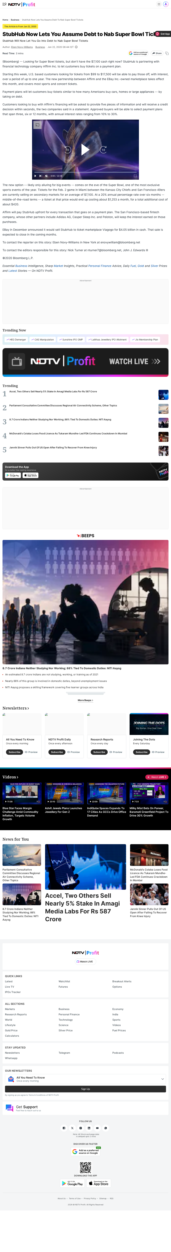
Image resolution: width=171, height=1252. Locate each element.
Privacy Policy (90, 1198)
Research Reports (102, 739)
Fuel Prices (119, 1030)
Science (63, 1025)
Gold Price (11, 1030)
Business (40, 47)
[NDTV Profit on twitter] (72, 1128)
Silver (154, 266)
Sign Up (85, 1089)
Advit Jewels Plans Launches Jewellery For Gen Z (63, 809)
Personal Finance (99, 266)
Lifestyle (10, 1025)
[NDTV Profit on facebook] (63, 1128)
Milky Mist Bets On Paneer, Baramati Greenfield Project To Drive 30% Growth (149, 811)
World (8, 1019)
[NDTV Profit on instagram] (80, 1128)
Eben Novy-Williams (22, 47)
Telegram (64, 1052)
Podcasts (118, 1052)
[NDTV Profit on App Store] (98, 1183)
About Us (62, 1198)
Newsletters (12, 1052)
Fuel (133, 266)
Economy (118, 1009)
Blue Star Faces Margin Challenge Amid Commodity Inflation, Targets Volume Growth (20, 813)
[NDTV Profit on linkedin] (89, 1128)
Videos (116, 1025)
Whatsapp (11, 1058)
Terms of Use (74, 1198)
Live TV (9, 986)
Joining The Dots (144, 739)
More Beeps (85, 700)
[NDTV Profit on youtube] (97, 1128)
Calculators (12, 1035)
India (115, 1014)
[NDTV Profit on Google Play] (72, 1183)
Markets (10, 1009)
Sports (116, 1019)
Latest (13, 270)
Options (117, 986)
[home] (21, 3)
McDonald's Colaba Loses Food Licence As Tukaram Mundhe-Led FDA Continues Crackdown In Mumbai (148, 875)
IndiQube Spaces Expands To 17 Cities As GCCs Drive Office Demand (106, 811)
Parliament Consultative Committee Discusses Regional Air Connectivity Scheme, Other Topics (21, 875)
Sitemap (103, 1198)
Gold (141, 266)
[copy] (166, 53)
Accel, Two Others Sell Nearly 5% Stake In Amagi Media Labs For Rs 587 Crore (82, 907)
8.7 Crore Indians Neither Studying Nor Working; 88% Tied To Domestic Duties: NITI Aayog (20, 914)
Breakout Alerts (121, 981)
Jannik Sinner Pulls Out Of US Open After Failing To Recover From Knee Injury (148, 912)
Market (58, 266)
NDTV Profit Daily (59, 739)
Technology (66, 1019)
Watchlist (64, 981)
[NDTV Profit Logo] (85, 951)
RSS (111, 1198)
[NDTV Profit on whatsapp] (105, 1128)
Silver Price (66, 1030)
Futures (63, 986)
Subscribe (14, 752)
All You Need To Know (20, 739)
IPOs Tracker (13, 992)
